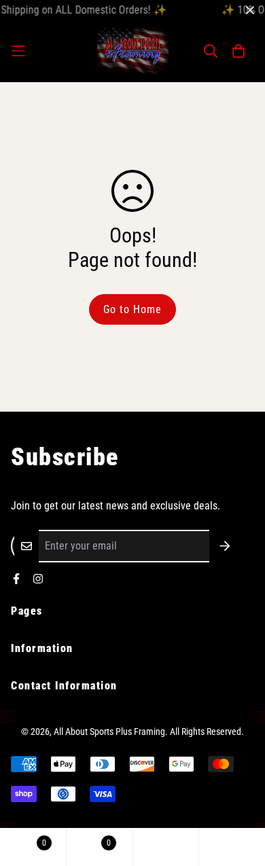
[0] (32, 847)
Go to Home (132, 309)
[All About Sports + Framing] (133, 51)
